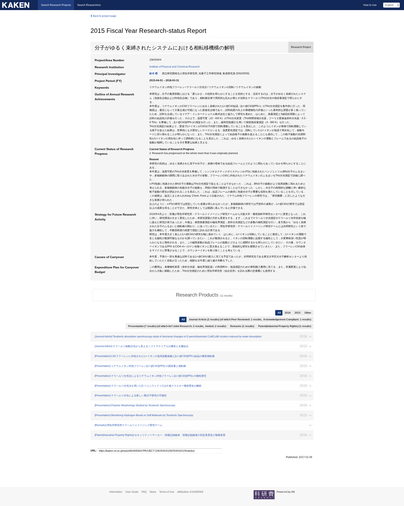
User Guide (131, 491)
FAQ (144, 491)
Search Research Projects (56, 5)
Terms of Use (166, 491)
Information (115, 491)
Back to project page (104, 16)
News (153, 491)
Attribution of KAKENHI (190, 491)
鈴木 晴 (153, 73)
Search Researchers (89, 5)
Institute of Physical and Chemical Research (174, 66)
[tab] (204, 295)
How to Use (370, 5)
